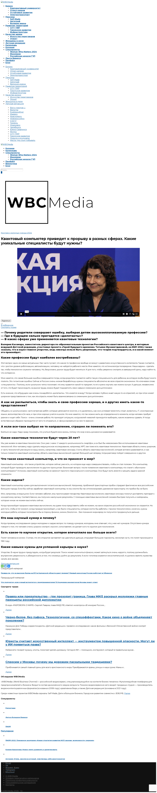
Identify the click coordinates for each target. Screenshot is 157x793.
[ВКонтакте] (8, 566)
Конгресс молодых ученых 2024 (16, 233)
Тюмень (14, 123)
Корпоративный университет (25, 8)
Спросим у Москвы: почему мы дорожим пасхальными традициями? (59, 662)
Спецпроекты (13, 50)
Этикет (13, 39)
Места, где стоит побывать (22, 140)
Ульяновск (15, 125)
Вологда (14, 110)
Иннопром (15, 54)
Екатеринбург (17, 112)
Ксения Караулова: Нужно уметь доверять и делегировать (31, 749)
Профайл (10, 60)
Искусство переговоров (22, 36)
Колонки (10, 47)
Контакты (10, 785)
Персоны (10, 17)
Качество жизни (14, 34)
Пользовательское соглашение (21, 783)
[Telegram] (5, 566)
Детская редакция (15, 43)
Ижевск (14, 114)
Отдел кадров (17, 10)
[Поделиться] (2, 323)
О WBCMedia (12, 776)
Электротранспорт (20, 15)
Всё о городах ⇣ (18, 108)
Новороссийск (17, 119)
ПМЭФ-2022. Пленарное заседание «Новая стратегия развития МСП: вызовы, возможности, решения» (50, 740)
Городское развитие (20, 30)
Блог (8, 63)
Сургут (13, 121)
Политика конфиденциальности (21, 780)
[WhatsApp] (2, 566)
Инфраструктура (18, 32)
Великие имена (18, 23)
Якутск (13, 132)
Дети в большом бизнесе (16, 717)
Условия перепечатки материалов (22, 778)
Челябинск (15, 127)
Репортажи (10, 708)
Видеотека (11, 164)
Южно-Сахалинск (18, 129)
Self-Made (15, 19)
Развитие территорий (17, 26)
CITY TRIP (15, 28)
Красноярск (16, 116)
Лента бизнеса (13, 58)
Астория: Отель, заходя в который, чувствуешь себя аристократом (35, 759)
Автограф (15, 21)
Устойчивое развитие (21, 12)
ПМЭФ (8, 726)
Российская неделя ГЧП (22, 56)
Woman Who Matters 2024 (23, 52)
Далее (9, 610)
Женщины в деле (15, 41)
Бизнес (9, 6)
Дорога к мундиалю (20, 138)
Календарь (11, 45)
